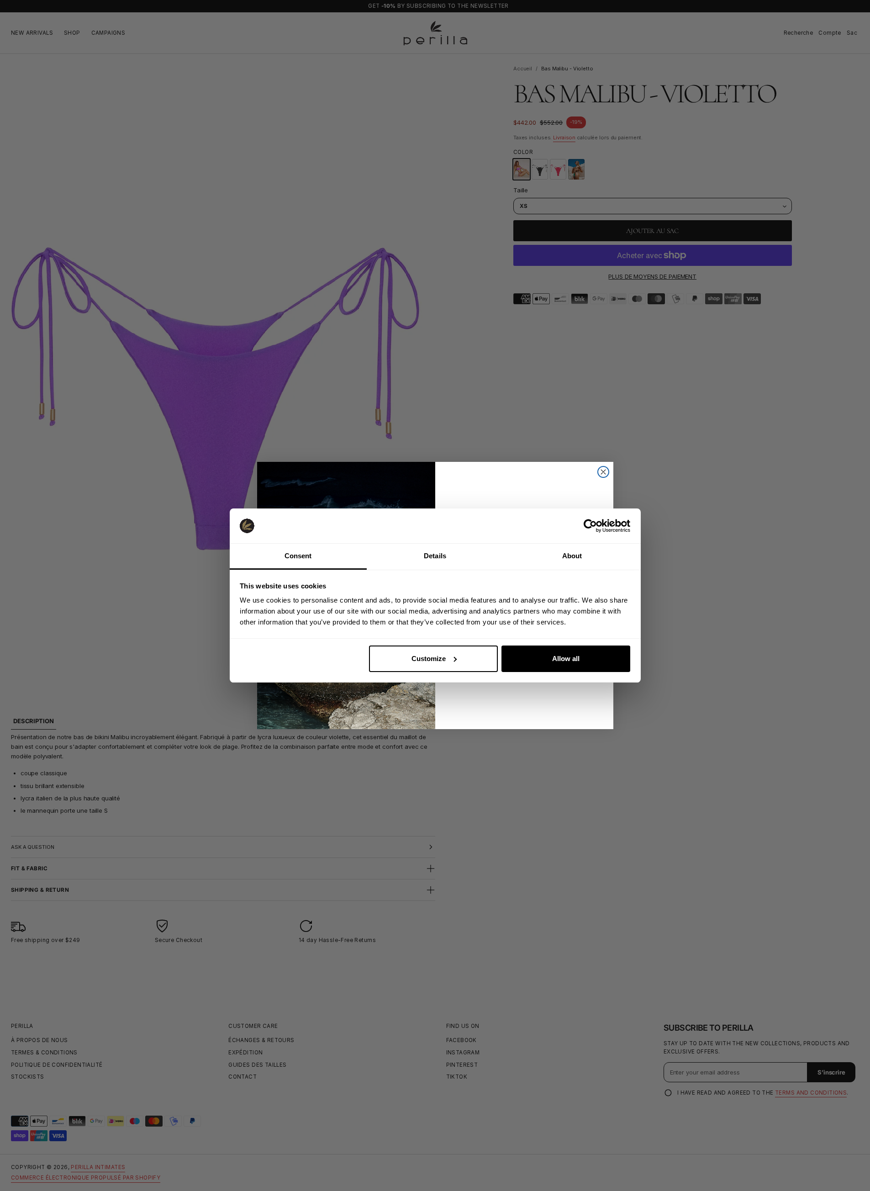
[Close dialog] (603, 471)
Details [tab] (435, 556)
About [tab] (572, 556)
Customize (428, 658)
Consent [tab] (298, 556)
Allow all (566, 658)
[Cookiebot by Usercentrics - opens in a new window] (590, 526)
